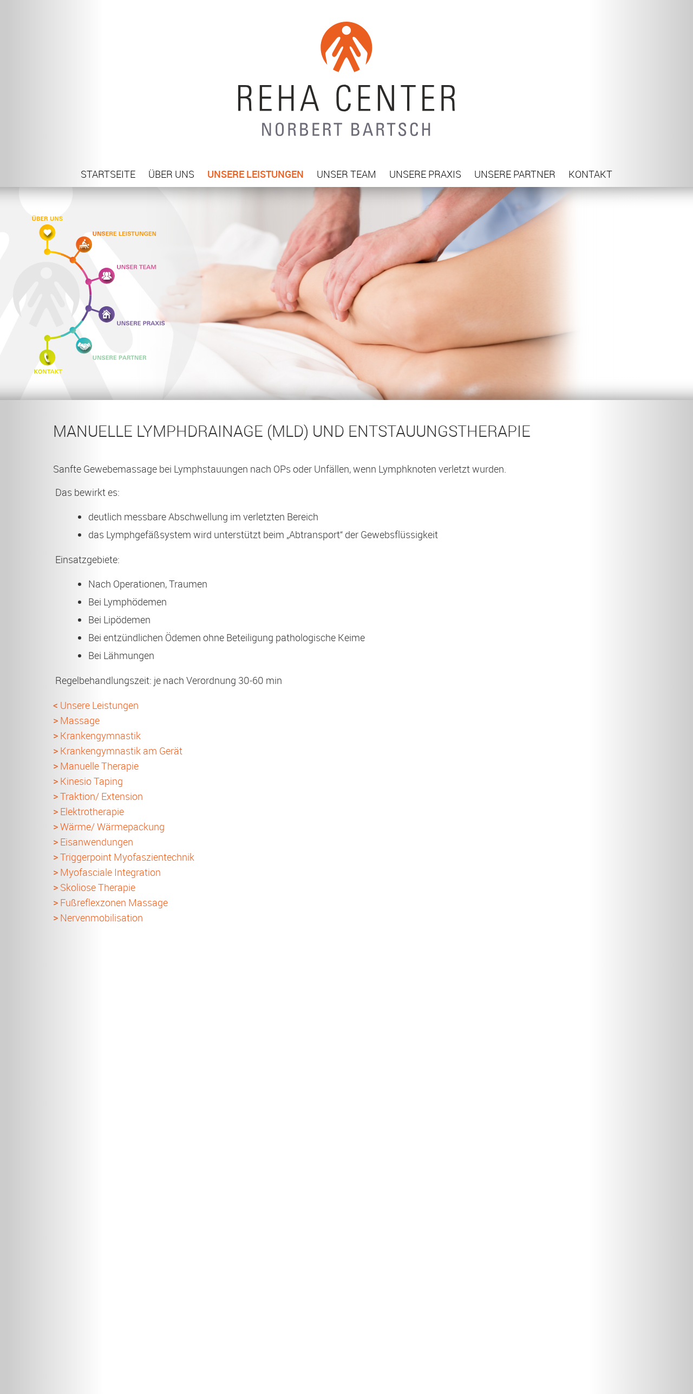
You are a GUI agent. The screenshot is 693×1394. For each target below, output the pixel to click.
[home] (346, 81)
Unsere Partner (514, 173)
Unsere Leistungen (255, 173)
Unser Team (346, 173)
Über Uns (171, 173)
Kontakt (590, 173)
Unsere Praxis (425, 173)
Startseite (108, 173)
